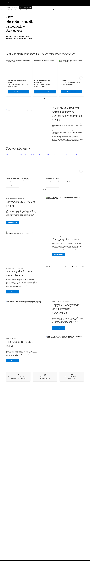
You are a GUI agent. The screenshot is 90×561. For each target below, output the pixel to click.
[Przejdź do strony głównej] (45, 2)
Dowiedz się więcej (12, 222)
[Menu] (8, 3)
